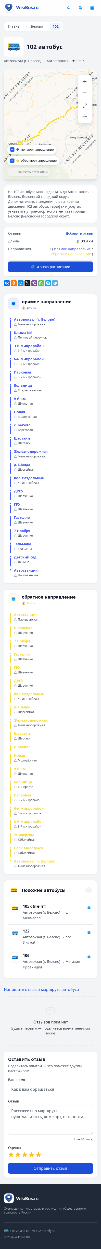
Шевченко (25, 496)
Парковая (22, 372)
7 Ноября (22, 530)
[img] (50, 124)
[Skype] (48, 283)
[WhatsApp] (41, 283)
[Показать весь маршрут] (85, 106)
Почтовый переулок (32, 338)
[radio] (11, 1155)
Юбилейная (27, 840)
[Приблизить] (85, 81)
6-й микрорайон (29, 359)
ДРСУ (18, 491)
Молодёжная (27, 417)
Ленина (23, 562)
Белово (37, 26)
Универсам (24, 834)
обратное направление (71, 253)
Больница (23, 385)
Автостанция (26, 570)
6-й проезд (25, 787)
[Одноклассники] (14, 283)
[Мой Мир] (21, 283)
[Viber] (34, 283)
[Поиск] (80, 8)
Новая (19, 411)
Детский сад (25, 557)
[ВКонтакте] (7, 283)
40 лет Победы (28, 483)
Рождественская (30, 390)
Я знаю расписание (53, 266)
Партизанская (28, 575)
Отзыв (13, 1101)
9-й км (20, 398)
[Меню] (92, 8)
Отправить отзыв (50, 1168)
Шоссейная (26, 470)
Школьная (25, 404)
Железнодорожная (31, 324)
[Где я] (85, 116)
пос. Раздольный (29, 478)
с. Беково (22, 425)
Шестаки (22, 438)
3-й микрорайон (29, 345)
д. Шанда (22, 464)
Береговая (25, 430)
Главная (15, 26)
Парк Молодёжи (28, 848)
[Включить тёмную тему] (69, 8)
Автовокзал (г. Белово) (34, 319)
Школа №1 (23, 332)
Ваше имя (16, 1079)
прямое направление (72, 249)
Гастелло (22, 517)
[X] (27, 283)
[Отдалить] (85, 92)
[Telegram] (55, 283)
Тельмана (22, 544)
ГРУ (17, 504)
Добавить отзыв (79, 233)
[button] (20, 143)
